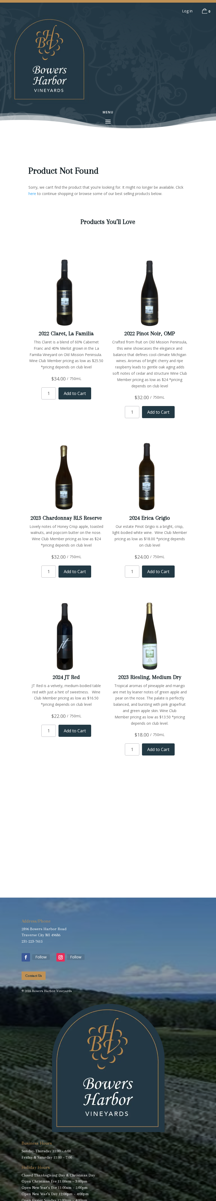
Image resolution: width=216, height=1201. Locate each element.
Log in (187, 10)
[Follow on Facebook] (26, 957)
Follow (41, 956)
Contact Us (33, 976)
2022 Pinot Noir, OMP (149, 333)
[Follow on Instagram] (60, 957)
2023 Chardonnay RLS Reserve (66, 518)
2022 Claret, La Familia (66, 333)
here (32, 193)
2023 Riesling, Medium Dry (149, 677)
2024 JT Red (66, 677)
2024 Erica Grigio (149, 518)
